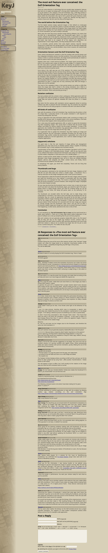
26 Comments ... (53, 226)
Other (2, 40)
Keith (39, 461)
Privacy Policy (4, 50)
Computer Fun (5, 31)
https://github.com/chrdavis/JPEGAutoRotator (50, 487)
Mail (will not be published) (67, 521)
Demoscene (5, 21)
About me (3, 18)
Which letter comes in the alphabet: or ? (51, 546)
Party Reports (7, 34)
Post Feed (6, 48)
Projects (3, 19)
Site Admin (4, 47)
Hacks (4, 35)
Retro (3, 39)
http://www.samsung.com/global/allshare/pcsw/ (72, 266)
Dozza (40, 453)
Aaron (40, 251)
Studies (4, 26)
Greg (39, 294)
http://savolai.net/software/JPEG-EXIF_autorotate (65, 407)
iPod (5, 37)
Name (61, 519)
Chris (39, 479)
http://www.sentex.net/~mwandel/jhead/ (49, 380)
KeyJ (39, 280)
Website (59, 524)
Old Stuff (4, 24)
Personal (3, 42)
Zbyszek (40, 507)
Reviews (3, 43)
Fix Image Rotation (62, 457)
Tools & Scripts (6, 23)
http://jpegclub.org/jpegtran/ (46, 381)
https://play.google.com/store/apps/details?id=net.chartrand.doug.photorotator (60, 393)
